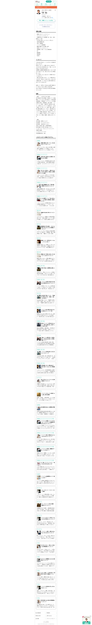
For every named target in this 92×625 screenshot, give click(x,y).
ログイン (54, 1)
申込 (52, 17)
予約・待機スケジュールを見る (46, 20)
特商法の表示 (38, 615)
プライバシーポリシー (51, 618)
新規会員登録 (48, 1)
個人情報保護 (38, 612)
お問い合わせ (49, 615)
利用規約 (48, 612)
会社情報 (37, 618)
